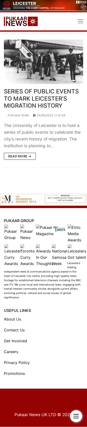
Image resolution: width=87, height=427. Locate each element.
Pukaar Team (18, 115)
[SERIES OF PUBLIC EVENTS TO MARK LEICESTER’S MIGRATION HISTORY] (43, 62)
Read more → (19, 156)
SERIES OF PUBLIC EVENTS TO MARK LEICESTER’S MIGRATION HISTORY (41, 98)
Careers (11, 351)
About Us (12, 319)
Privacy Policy (17, 362)
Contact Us (14, 330)
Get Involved (15, 340)
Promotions (14, 373)
